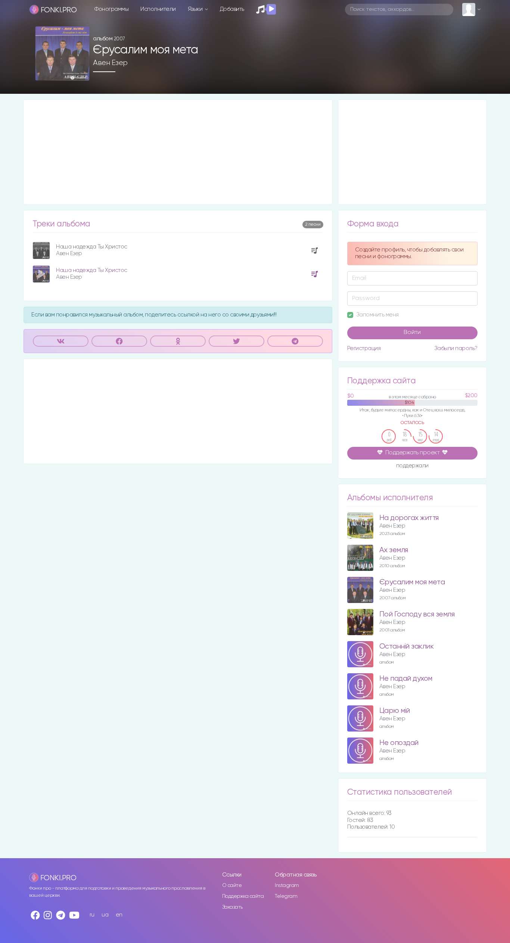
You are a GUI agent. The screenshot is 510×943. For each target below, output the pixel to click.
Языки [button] (196, 9)
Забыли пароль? (456, 348)
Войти (412, 333)
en (119, 915)
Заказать (232, 907)
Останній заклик (406, 646)
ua (105, 915)
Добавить (232, 9)
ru (92, 915)
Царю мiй (394, 711)
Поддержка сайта (243, 896)
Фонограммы (111, 9)
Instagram (287, 885)
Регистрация (364, 348)
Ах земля (393, 550)
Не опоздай (399, 743)
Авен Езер (110, 63)
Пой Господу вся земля (417, 614)
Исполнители (158, 9)
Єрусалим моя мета (412, 582)
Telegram (286, 896)
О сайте (232, 885)
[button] (81, 72)
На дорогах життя (409, 518)
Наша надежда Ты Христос (91, 247)
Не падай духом (405, 679)
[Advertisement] (178, 152)
